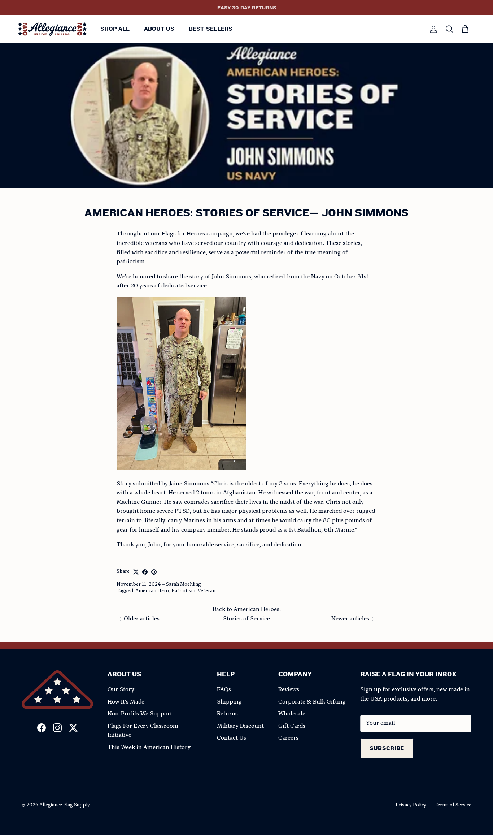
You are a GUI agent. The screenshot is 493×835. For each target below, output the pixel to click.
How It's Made (126, 702)
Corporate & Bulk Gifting (312, 702)
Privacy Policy (411, 805)
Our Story (121, 690)
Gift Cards (291, 726)
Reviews (288, 690)
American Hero (152, 591)
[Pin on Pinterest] (154, 572)
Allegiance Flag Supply (64, 805)
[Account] (432, 29)
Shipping (229, 702)
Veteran (206, 591)
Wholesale (291, 714)
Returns (227, 714)
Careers (288, 738)
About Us (159, 28)
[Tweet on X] (136, 572)
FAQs (224, 690)
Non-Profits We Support (140, 714)
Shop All (115, 28)
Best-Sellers (210, 28)
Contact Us (231, 738)
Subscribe (387, 748)
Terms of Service (453, 805)
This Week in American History (149, 747)
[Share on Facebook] (145, 572)
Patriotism (183, 591)
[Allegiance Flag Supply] (52, 29)
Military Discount (240, 726)
